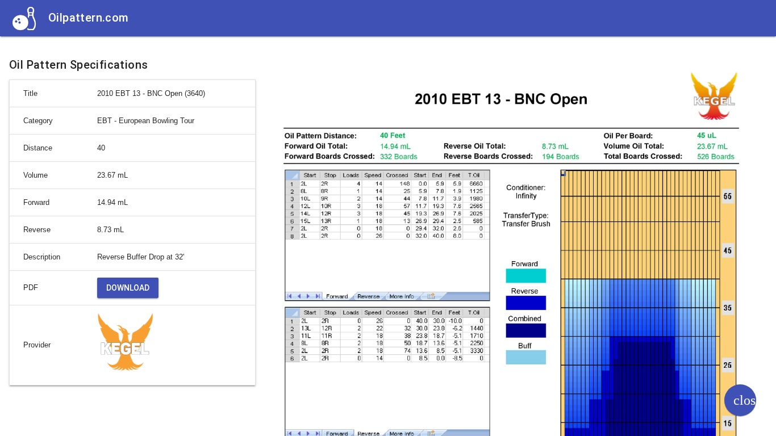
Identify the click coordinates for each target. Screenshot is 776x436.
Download (127, 287)
